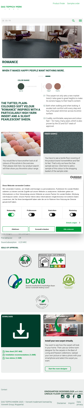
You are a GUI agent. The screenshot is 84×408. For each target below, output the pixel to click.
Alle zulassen (69, 229)
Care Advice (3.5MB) (13, 358)
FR (10, 21)
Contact (4, 390)
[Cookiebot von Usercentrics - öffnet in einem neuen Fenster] (71, 177)
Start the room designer (58, 369)
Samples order (73, 3)
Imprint (71, 403)
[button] (41, 76)
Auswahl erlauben (42, 229)
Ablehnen (15, 229)
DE (3, 21)
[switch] (32, 214)
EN (6, 21)
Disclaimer (61, 403)
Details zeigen (71, 223)
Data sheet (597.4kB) (13, 351)
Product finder (59, 3)
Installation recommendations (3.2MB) (20, 355)
